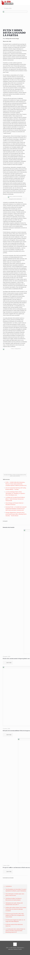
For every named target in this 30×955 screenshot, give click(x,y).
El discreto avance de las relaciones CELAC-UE (14, 925)
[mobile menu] (27, 2)
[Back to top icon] (15, 944)
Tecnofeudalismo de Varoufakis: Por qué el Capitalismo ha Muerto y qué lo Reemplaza (16, 890)
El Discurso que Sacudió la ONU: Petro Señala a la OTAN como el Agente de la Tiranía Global (15, 915)
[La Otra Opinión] (8, 2)
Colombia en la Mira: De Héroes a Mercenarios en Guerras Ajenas (13, 899)
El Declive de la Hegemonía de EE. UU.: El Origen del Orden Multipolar (15, 920)
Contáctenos (9, 886)
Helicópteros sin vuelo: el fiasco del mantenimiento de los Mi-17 (14, 903)
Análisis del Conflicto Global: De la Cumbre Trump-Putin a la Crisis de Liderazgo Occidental (16, 909)
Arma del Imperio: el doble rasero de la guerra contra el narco (15, 894)
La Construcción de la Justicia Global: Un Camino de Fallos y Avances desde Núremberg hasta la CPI (15, 930)
